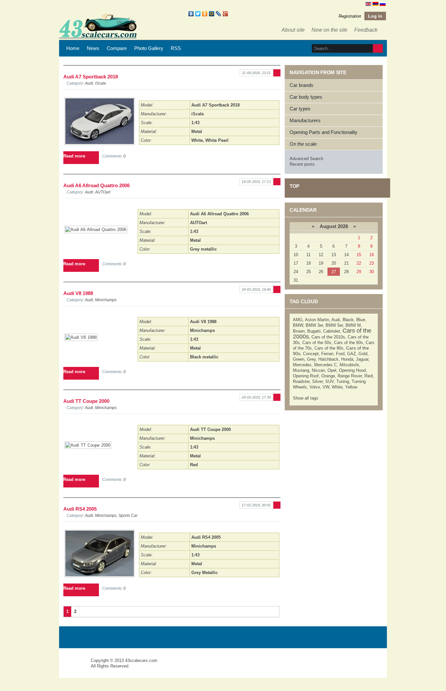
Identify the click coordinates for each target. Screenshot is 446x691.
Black (348, 319)
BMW (298, 325)
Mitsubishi (349, 364)
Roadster (301, 381)
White (197, 140)
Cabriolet (331, 331)
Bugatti (314, 331)
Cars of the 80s (328, 348)
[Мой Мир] (211, 13)
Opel (331, 370)
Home (72, 48)
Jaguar (362, 359)
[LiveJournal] (218, 13)
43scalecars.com (141, 660)
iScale (100, 83)
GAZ (351, 353)
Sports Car (128, 515)
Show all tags (305, 398)
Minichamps (106, 300)
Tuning (342, 381)
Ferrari (327, 353)
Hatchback (328, 359)
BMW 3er (314, 325)
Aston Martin (317, 319)
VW (326, 387)
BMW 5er (334, 325)
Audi (89, 83)
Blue (360, 319)
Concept (311, 353)
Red (194, 464)
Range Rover (350, 375)
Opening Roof (306, 375)
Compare (117, 48)
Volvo (315, 387)
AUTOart (102, 192)
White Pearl (217, 140)
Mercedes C (325, 364)
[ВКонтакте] (191, 13)
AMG (298, 319)
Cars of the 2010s (328, 337)
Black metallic (204, 356)
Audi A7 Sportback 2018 (90, 76)
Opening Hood (352, 370)
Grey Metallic (204, 572)
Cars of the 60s (348, 342)
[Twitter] (198, 13)
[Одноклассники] (204, 13)
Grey (311, 359)
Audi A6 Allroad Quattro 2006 (96, 185)
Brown (299, 331)
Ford (340, 353)
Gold (362, 353)
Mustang (301, 370)
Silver (317, 381)
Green (298, 359)
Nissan (318, 370)
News (93, 48)
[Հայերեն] (375, 3)
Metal (196, 131)
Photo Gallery (148, 48)
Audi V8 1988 (78, 293)
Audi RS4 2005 (80, 509)
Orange (328, 375)
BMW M (353, 325)
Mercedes (302, 364)
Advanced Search (306, 158)
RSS (176, 48)
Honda (347, 359)
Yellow (351, 387)
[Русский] (383, 3)
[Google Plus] (225, 13)
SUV (329, 381)
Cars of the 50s (316, 342)
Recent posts (302, 164)
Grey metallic (203, 249)
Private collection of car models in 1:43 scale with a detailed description (75, 666)
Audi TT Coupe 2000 (86, 401)
